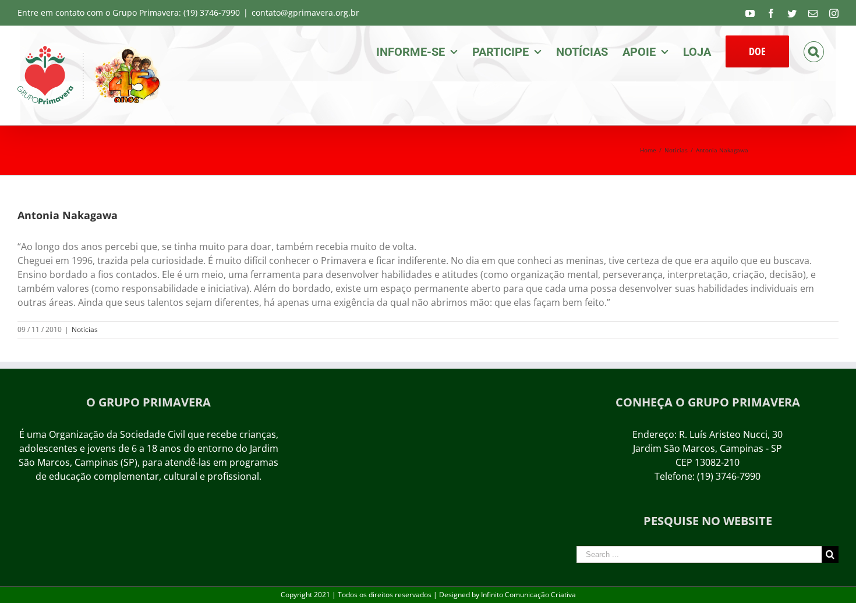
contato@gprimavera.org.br (305, 12)
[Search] (814, 50)
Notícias (85, 329)
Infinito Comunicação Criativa (528, 595)
